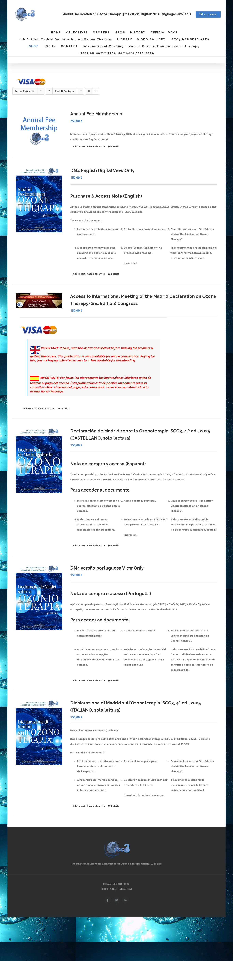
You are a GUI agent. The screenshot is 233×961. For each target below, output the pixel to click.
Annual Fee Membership (96, 113)
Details (115, 146)
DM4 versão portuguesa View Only (107, 568)
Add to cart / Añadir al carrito (89, 146)
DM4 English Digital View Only (102, 170)
